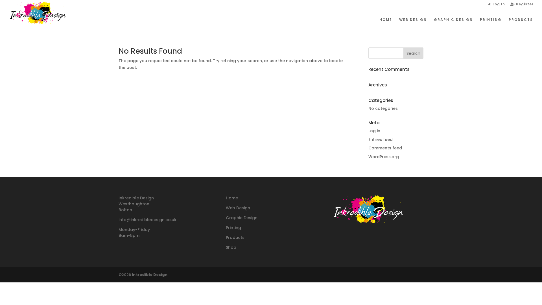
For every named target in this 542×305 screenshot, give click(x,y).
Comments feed (385, 148)
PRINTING (491, 20)
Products (235, 237)
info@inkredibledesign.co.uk (147, 220)
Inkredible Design (149, 274)
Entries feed (380, 139)
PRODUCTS (521, 20)
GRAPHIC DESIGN (453, 20)
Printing (233, 227)
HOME (385, 20)
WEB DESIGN (413, 20)
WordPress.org (383, 157)
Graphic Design (241, 218)
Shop (231, 247)
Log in (374, 131)
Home (232, 198)
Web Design (238, 208)
